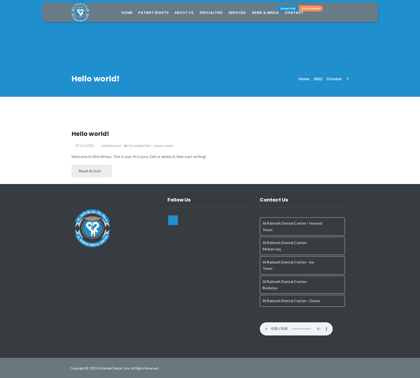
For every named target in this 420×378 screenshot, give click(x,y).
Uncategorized (140, 145)
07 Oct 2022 (84, 145)
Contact (294, 12)
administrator (111, 145)
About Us (184, 12)
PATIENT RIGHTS (153, 12)
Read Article (90, 170)
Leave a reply (163, 145)
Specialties (211, 12)
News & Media (265, 12)
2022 (318, 78)
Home (127, 12)
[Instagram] (173, 220)
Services (237, 12)
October (334, 78)
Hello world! (90, 134)
